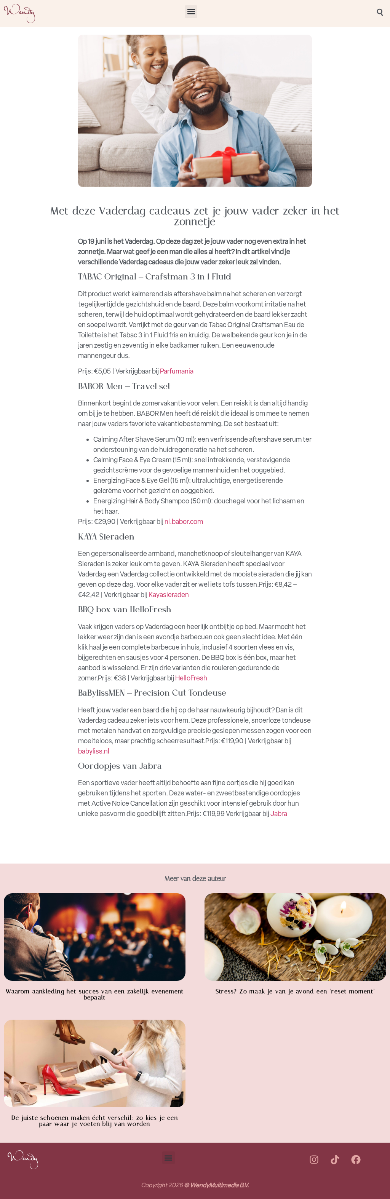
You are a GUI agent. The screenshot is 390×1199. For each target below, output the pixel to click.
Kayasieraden (169, 595)
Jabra (278, 813)
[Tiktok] (334, 1159)
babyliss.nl (93, 751)
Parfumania (176, 371)
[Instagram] (313, 1159)
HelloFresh (191, 678)
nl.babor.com (184, 521)
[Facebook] (355, 1159)
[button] (191, 11)
